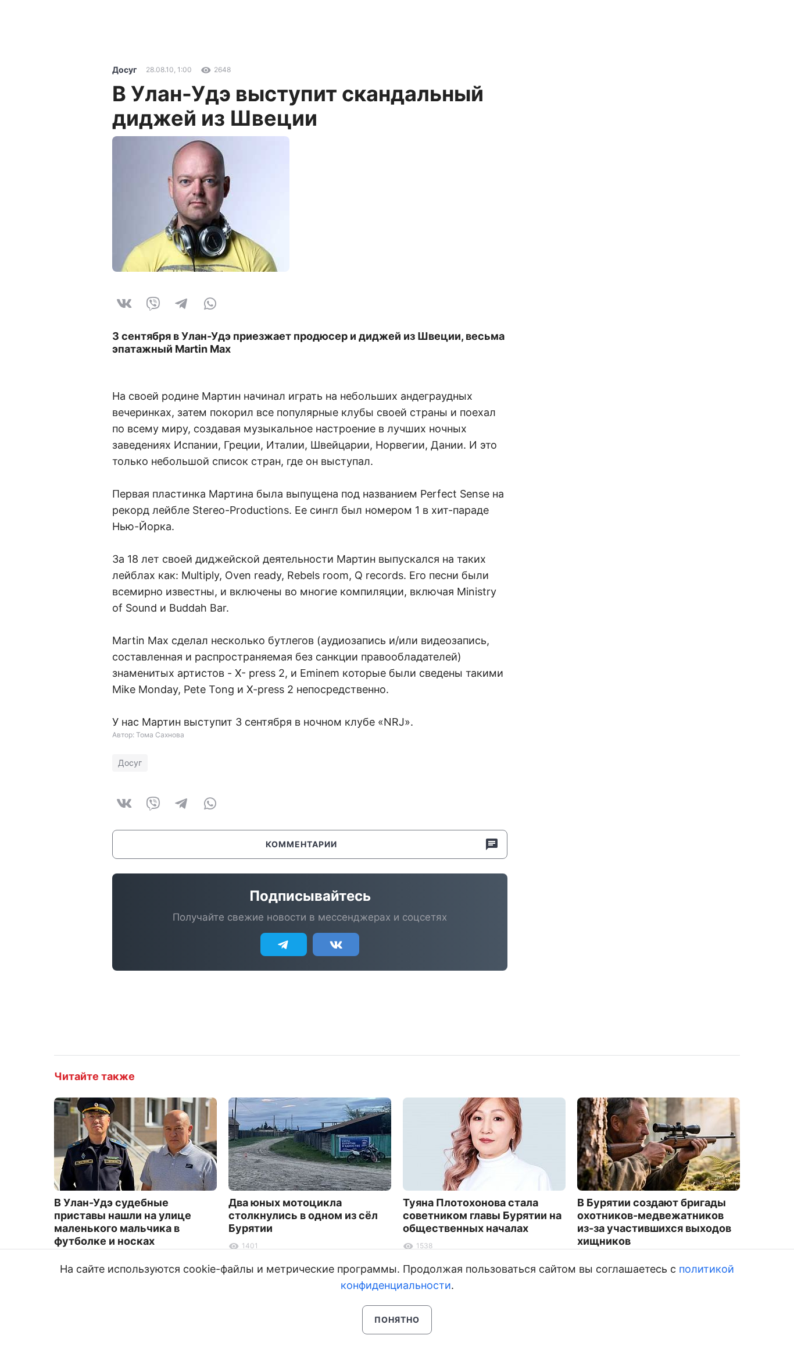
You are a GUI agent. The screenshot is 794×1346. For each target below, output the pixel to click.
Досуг (124, 69)
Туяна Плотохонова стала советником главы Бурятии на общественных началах (482, 1215)
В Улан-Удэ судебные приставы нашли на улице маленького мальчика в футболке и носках (122, 1221)
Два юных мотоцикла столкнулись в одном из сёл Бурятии (303, 1215)
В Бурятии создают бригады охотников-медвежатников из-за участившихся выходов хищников (654, 1221)
